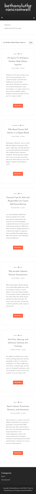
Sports (15, 53)
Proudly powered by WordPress (23, 490)
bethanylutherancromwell (18, 8)
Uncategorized (15, 125)
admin (23, 68)
